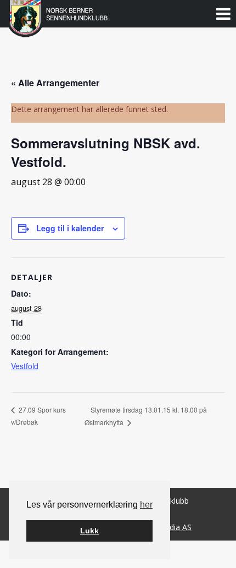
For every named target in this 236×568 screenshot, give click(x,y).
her (146, 504)
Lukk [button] (89, 530)
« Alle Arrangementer (55, 82)
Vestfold (24, 365)
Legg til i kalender (70, 227)
